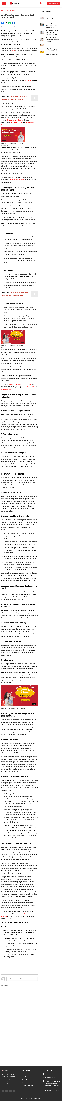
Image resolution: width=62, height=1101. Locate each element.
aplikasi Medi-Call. (7, 389)
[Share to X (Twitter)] (6, 23)
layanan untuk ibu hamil (16, 179)
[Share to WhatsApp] (9, 23)
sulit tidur (28, 80)
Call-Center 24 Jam (16, 122)
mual (13, 50)
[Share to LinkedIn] (13, 23)
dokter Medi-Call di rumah (15, 120)
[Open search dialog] (41, 3)
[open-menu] (4, 3)
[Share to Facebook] (2, 23)
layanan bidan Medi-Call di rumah (20, 384)
